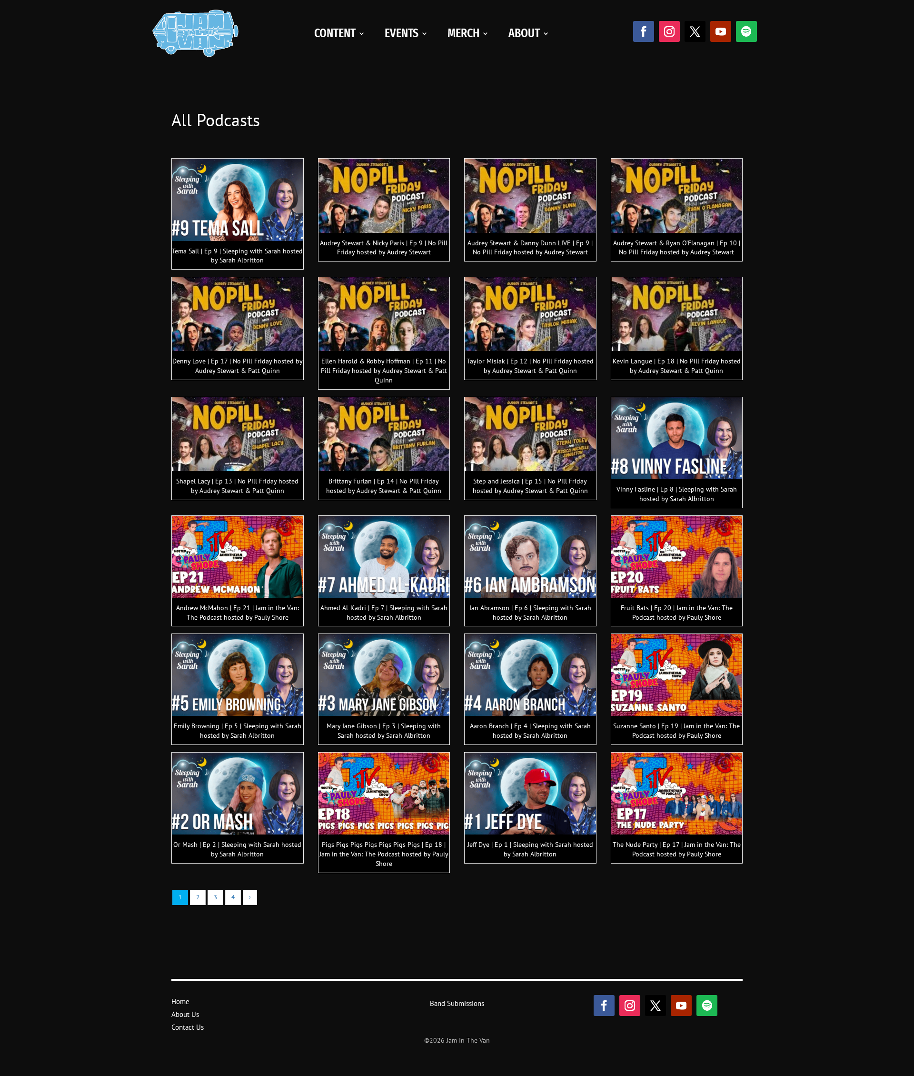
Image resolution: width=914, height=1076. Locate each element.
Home (180, 1001)
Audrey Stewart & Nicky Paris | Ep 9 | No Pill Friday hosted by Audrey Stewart (383, 248)
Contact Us (187, 1027)
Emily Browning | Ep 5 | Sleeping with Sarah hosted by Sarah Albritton (237, 731)
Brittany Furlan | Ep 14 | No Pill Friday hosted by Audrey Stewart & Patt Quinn (383, 486)
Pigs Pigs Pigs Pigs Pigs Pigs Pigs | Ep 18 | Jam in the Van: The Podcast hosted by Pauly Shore (383, 854)
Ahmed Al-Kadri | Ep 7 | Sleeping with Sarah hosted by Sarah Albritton (383, 612)
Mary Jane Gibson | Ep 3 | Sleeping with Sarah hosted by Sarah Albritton (384, 731)
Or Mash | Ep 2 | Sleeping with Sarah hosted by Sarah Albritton (237, 849)
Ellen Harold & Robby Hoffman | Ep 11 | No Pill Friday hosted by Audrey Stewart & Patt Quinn (384, 370)
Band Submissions (457, 1003)
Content (335, 33)
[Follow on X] (695, 31)
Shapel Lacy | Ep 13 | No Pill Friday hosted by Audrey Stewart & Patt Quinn (237, 486)
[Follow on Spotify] (746, 31)
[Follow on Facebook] (643, 31)
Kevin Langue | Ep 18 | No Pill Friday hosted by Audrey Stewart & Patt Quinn (677, 366)
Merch (463, 33)
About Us (185, 1014)
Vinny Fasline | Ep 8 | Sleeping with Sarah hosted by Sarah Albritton (676, 494)
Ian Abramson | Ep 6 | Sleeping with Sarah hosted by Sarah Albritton (530, 612)
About (524, 33)
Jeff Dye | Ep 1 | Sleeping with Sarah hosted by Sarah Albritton (530, 849)
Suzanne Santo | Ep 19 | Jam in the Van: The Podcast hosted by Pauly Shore (676, 731)
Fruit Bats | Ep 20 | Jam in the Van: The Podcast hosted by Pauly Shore (677, 612)
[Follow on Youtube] (720, 31)
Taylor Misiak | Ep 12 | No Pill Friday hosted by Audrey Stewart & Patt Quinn (530, 366)
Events (401, 33)
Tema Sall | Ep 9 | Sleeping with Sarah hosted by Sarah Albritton (237, 256)
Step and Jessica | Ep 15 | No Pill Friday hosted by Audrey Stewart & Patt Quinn (530, 486)
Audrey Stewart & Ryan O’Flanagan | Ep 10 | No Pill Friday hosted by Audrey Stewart (676, 248)
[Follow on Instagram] (669, 31)
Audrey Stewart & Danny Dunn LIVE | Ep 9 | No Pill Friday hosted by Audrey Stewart (530, 248)
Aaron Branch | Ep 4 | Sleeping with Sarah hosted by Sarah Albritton (530, 731)
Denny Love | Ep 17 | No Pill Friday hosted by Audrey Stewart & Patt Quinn (237, 366)
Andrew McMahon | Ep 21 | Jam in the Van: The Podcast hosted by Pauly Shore (237, 612)
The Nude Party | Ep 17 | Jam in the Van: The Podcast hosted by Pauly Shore (677, 849)
